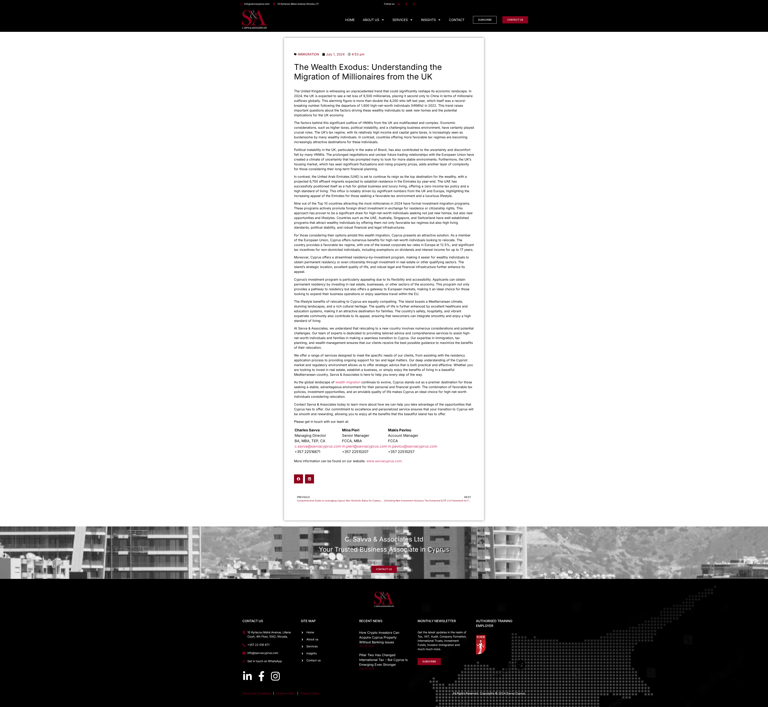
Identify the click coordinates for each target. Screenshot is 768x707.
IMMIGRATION (308, 54)
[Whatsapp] (506, 665)
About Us (371, 20)
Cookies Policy (286, 693)
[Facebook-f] (261, 676)
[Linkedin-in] (247, 676)
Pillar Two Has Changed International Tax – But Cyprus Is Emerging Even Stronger (383, 660)
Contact (456, 20)
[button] (298, 478)
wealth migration (347, 382)
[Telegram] (521, 665)
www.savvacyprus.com (384, 461)
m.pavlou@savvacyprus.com (412, 446)
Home (350, 20)
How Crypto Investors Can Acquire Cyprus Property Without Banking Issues (379, 637)
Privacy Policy (310, 693)
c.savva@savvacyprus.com (318, 446)
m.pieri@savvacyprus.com (364, 446)
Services (400, 20)
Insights (428, 20)
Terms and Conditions (256, 693)
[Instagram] (275, 676)
